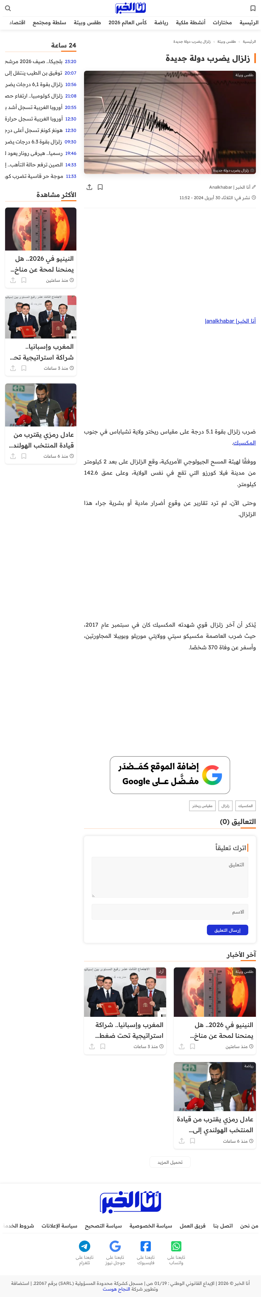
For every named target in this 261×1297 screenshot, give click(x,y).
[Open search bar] (8, 8)
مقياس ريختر (202, 806)
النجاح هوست (116, 1289)
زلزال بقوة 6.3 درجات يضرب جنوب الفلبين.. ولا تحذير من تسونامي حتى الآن (33, 141)
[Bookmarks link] (253, 8)
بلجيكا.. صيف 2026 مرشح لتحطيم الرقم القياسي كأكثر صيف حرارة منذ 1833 (33, 61)
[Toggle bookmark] (100, 187)
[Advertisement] (170, 263)
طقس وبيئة (87, 22)
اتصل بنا (223, 1225)
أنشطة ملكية (190, 22)
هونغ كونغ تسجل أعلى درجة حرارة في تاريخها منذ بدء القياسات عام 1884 (34, 130)
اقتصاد (17, 22)
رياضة (161, 22)
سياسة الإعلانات (59, 1225)
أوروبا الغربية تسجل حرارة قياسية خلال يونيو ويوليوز (34, 118)
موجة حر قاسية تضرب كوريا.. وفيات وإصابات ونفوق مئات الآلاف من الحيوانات (34, 176)
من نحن (249, 1225)
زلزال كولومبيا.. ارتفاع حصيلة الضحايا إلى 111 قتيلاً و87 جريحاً (34, 95)
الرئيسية (249, 22)
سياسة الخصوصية (151, 1225)
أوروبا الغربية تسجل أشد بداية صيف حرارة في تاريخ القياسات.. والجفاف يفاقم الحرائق (33, 107)
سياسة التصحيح (103, 1225)
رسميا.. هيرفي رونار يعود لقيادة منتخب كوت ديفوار (34, 153)
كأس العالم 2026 (128, 22)
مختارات (222, 22)
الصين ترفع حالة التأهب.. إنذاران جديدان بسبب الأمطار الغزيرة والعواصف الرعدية (34, 164)
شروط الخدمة (18, 1225)
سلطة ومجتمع (49, 22)
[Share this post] (89, 187)
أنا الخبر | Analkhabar (230, 187)
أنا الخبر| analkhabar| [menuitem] (230, 320)
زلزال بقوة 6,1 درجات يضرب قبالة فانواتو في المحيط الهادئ (34, 84)
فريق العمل (193, 1225)
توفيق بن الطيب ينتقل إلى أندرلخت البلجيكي (33, 72)
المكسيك (244, 442)
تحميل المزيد (170, 1162)
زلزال (225, 806)
